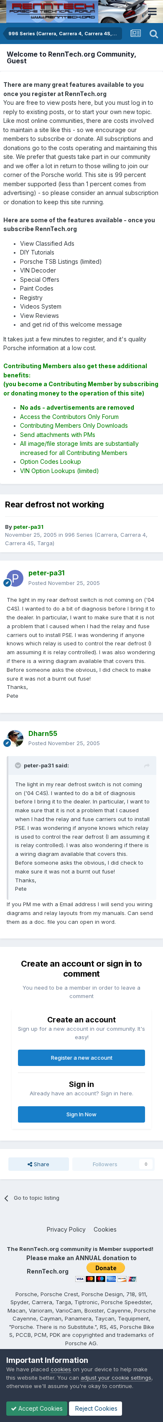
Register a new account (81, 1057)
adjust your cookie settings (116, 1377)
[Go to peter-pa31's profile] (15, 578)
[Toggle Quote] (19, 765)
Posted (64, 583)
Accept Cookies (40, 1408)
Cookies (105, 1229)
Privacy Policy (66, 1229)
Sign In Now (81, 1114)
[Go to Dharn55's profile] (15, 738)
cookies (61, 1369)
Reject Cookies (95, 1408)
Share (40, 1164)
